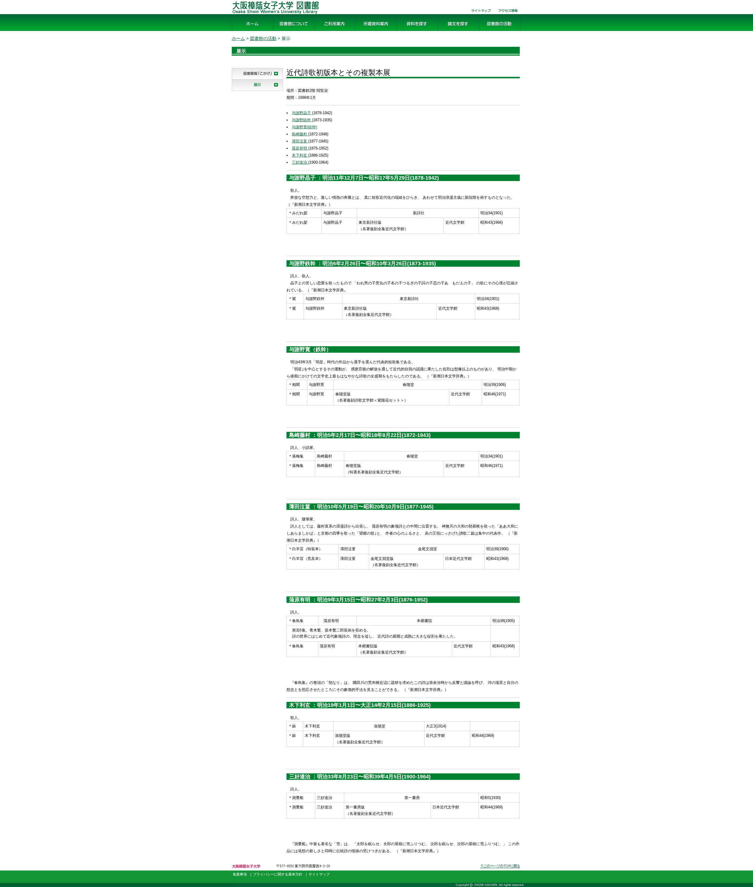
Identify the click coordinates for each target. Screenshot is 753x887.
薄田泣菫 (300, 141)
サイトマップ (319, 874)
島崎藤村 (300, 134)
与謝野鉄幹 (302, 120)
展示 (236, 90)
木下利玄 (300, 155)
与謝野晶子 (302, 113)
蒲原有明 (300, 148)
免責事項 (240, 874)
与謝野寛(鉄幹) (304, 127)
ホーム (238, 38)
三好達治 (300, 162)
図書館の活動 (263, 38)
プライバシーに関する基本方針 (277, 874)
